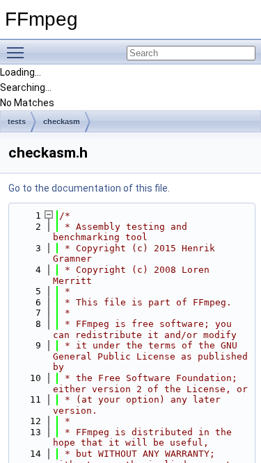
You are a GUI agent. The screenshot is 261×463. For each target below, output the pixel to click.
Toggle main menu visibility (18, 52)
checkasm (61, 121)
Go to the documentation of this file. (89, 188)
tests (17, 121)
